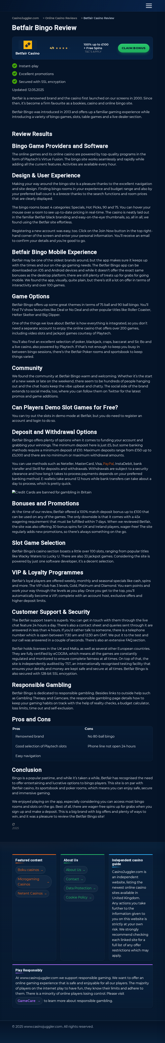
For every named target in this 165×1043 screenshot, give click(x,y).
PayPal (108, 464)
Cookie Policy (77, 897)
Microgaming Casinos (28, 881)
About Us (73, 870)
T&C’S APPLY (93, 51)
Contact (72, 879)
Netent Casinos (30, 893)
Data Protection (79, 888)
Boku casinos (28, 870)
